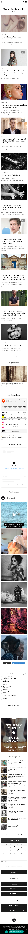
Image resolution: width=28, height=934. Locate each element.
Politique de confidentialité (16, 931)
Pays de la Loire (6, 694)
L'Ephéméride (4, 172)
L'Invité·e (3, 34)
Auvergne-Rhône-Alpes (8, 676)
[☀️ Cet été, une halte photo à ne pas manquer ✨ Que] (14, 568)
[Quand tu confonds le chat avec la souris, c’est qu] (14, 541)
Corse (3, 683)
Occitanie (4, 692)
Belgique (4, 698)
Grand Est (4, 684)
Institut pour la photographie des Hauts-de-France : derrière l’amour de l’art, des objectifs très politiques (13, 277)
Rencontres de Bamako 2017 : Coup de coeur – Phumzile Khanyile (17, 761)
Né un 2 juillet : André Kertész (11, 175)
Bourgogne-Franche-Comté (9, 678)
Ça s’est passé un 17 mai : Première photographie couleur (17, 818)
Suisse (4, 700)
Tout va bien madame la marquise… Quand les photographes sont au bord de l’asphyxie (17, 798)
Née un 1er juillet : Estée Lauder (12, 345)
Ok (6, 931)
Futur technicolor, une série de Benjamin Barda (15, 811)
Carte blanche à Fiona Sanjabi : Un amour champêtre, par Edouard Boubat (13, 207)
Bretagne (4, 680)
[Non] (26, 929)
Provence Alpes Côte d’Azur (9, 695)
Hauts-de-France (6, 686)
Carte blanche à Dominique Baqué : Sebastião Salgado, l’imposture (17, 775)
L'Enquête (3, 273)
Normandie (5, 689)
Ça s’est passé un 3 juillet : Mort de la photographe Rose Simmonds (12, 385)
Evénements (4, 102)
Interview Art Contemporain (8, 237)
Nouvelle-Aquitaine (7, 691)
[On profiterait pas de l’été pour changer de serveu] (14, 515)
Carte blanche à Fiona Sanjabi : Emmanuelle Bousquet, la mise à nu (13, 38)
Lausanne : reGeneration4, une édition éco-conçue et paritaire (14, 106)
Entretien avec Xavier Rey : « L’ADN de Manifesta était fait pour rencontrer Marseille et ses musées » (14, 141)
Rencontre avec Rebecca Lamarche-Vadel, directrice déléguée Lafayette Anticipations (13, 73)
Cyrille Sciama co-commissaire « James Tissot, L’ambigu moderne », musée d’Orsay (14, 241)
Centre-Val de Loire (7, 681)
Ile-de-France (5, 687)
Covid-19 (3, 68)
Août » (6, 861)
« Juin (2, 861)
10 (17, 850)
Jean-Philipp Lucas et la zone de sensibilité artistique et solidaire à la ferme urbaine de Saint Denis (13, 313)
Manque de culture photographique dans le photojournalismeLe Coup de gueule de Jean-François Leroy (17, 784)
